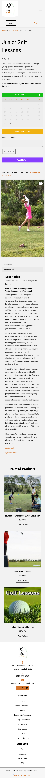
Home (4, 31)
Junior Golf (7, 175)
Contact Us (22, 729)
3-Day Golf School (22, 719)
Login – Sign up (23, 738)
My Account (22, 758)
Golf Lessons (13, 31)
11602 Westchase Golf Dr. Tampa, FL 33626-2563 (22, 667)
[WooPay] (22, 159)
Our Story (22, 733)
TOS (22, 763)
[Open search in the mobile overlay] (25, 23)
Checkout (22, 754)
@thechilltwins (11, 452)
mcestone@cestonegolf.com (22, 683)
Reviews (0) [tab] (9, 269)
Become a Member (22, 705)
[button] (41, 183)
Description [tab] (9, 264)
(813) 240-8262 (22, 676)
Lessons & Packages (22, 715)
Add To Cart (9, 151)
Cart (22, 749)
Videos (22, 710)
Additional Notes (9, 137)
